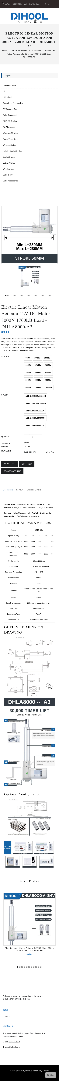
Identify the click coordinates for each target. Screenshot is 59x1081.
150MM (47, 358)
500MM (28, 380)
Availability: (30, 452)
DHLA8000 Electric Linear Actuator (26, 50)
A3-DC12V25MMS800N (35, 425)
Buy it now (27, 464)
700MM (48, 380)
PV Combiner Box (10, 109)
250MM (38, 365)
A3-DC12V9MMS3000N (35, 411)
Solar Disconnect (10, 115)
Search (7, 1016)
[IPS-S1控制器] (23, 847)
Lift (4, 91)
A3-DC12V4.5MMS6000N (36, 403)
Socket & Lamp (9, 157)
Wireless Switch (9, 145)
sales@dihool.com (34, 4)
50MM (28, 358)
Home (4, 50)
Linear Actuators (9, 85)
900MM (38, 387)
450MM (48, 373)
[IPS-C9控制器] (30, 862)
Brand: (4, 446)
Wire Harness (8, 169)
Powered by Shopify (41, 1071)
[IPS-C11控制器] (47, 862)
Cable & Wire (8, 175)
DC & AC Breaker (10, 121)
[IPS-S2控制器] (45, 847)
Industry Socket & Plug (12, 151)
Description (8, 490)
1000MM (48, 387)
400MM (38, 373)
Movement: (6, 451)
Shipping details (34, 490)
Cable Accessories (10, 181)
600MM (38, 380)
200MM (28, 365)
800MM (28, 387)
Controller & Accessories (13, 103)
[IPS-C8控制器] (13, 862)
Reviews (19, 490)
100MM (37, 358)
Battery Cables (9, 163)
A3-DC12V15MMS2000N (35, 418)
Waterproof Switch (10, 133)
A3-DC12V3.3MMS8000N (36, 396)
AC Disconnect (9, 127)
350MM (28, 373)
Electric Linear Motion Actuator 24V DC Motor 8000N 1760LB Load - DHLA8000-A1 (29, 949)
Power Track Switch (11, 139)
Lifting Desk (7, 97)
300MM (48, 365)
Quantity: (6, 436)
